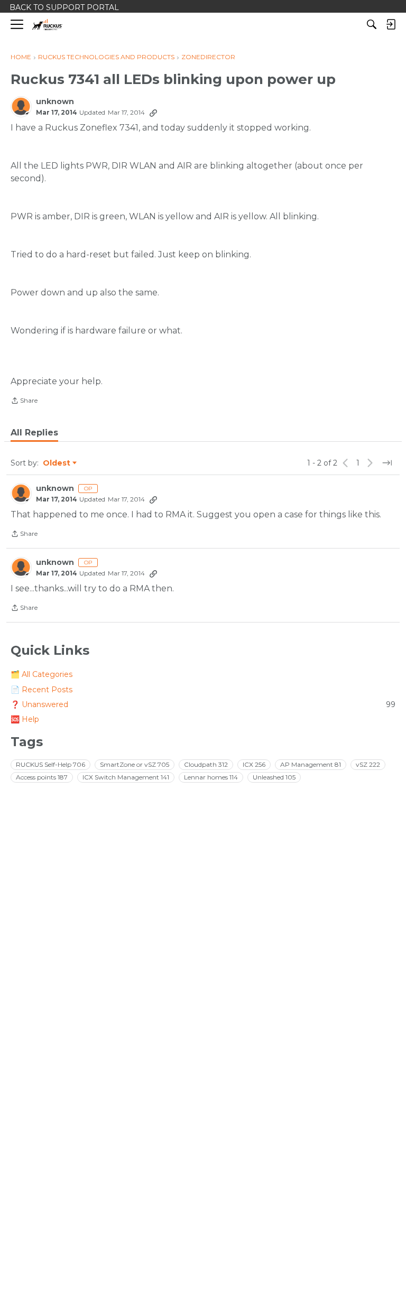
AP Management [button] (310, 764)
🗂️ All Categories (41, 674)
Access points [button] (42, 777)
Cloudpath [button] (206, 764)
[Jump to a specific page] (387, 462)
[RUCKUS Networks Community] (47, 24)
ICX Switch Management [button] (125, 777)
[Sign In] (390, 24)
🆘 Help (25, 719)
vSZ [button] (368, 764)
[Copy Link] (153, 112)
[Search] (371, 24)
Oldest (57, 463)
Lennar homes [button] (211, 777)
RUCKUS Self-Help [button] (50, 764)
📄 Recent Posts (41, 689)
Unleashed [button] (274, 777)
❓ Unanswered (203, 704)
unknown (55, 101)
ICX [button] (254, 764)
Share (24, 401)
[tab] (34, 433)
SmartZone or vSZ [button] (134, 764)
